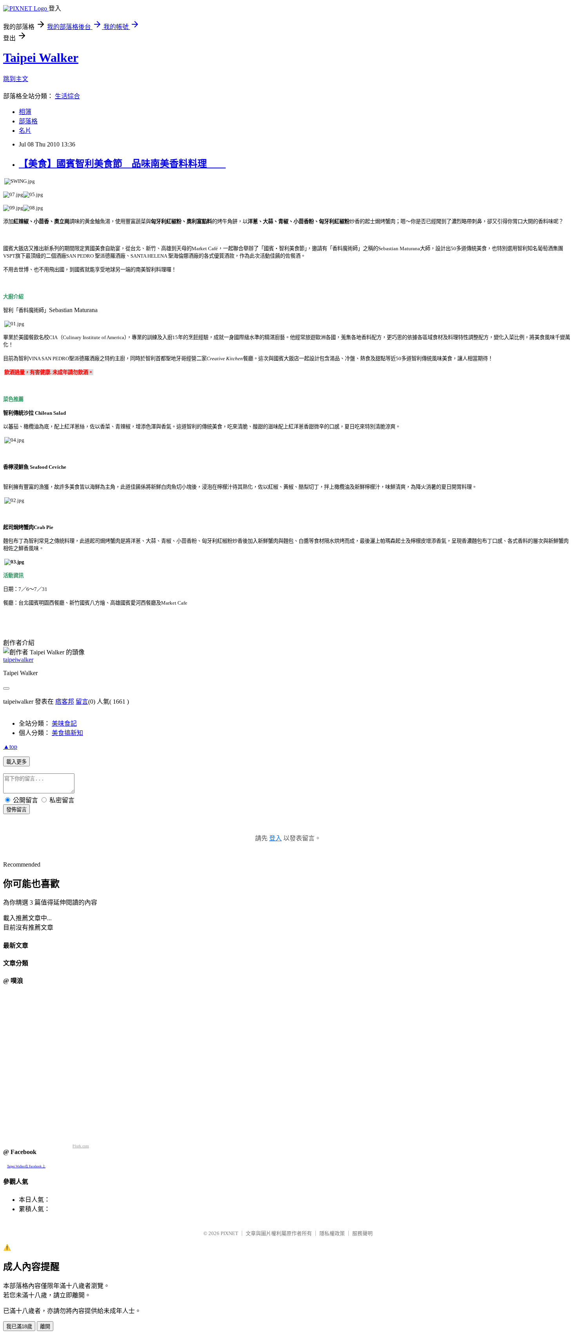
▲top (10, 746)
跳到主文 (15, 79)
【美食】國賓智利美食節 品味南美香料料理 (122, 164)
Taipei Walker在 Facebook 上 (26, 1166)
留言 (82, 701)
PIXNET (229, 1233)
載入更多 (16, 762)
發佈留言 (16, 810)
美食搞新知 (67, 733)
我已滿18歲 (19, 1326)
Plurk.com (80, 1146)
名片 (25, 130)
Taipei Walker (40, 58)
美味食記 (64, 723)
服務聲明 (362, 1233)
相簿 (25, 111)
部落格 (28, 121)
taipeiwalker (18, 659)
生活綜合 (67, 96)
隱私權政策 (332, 1233)
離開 (45, 1326)
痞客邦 (64, 701)
